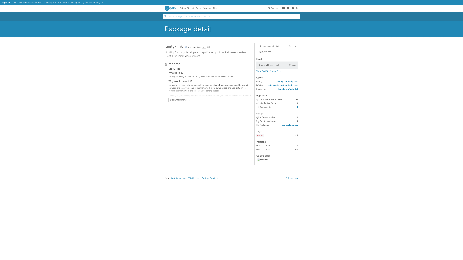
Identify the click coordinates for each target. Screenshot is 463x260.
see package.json (290, 125)
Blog (215, 8)
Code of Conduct (210, 178)
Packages (206, 8)
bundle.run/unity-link (288, 89)
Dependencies (268, 117)
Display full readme (178, 100)
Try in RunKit (262, 71)
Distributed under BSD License (185, 178)
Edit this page (292, 178)
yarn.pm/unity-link (271, 46)
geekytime (192, 47)
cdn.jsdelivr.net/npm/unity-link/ (283, 85)
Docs (198, 8)
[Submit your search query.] (165, 16)
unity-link (267, 51)
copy (294, 46)
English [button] (274, 8)
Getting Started (187, 8)
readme (174, 64)
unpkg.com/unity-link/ (287, 81)
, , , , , (267, 117)
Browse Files (275, 71)
